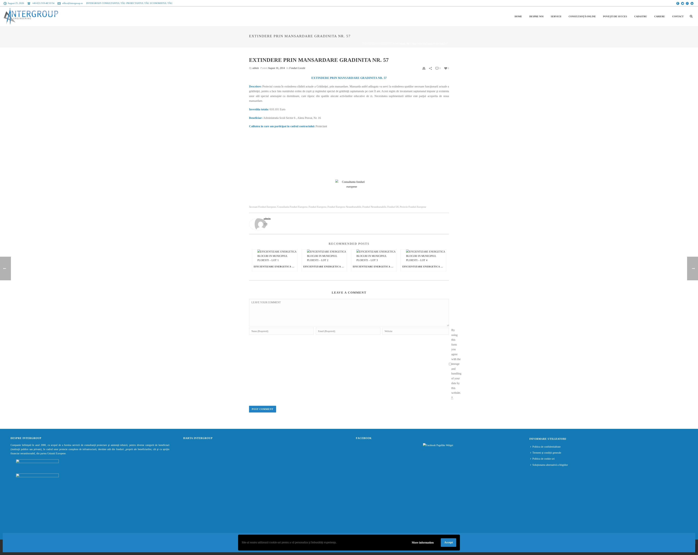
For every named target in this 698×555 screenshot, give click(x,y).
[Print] (423, 68)
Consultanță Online (582, 16)
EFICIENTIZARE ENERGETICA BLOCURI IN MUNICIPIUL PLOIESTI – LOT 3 (375, 266)
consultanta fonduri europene (292, 207)
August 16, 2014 (276, 68)
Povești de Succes (615, 16)
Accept (448, 542)
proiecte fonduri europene (413, 207)
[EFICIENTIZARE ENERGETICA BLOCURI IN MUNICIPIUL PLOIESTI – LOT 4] (423, 256)
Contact (678, 16)
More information (423, 542)
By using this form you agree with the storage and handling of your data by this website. (456, 363)
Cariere (659, 16)
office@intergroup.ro (72, 3)
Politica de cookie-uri (543, 458)
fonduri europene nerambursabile (344, 207)
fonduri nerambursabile (374, 207)
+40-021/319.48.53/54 (43, 3)
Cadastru (640, 16)
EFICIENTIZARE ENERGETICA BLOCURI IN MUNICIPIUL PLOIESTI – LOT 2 (325, 266)
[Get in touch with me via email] (265, 224)
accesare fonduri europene (262, 207)
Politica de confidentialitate (546, 446)
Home (518, 16)
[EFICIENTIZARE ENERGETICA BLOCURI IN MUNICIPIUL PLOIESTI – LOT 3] (374, 256)
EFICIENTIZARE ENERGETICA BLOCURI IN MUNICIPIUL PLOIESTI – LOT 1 (276, 266)
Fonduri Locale (381, 44)
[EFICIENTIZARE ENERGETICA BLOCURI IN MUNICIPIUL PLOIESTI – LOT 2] (324, 256)
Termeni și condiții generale (546, 452)
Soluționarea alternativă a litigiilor (550, 465)
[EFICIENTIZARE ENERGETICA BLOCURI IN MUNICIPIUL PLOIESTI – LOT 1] (275, 256)
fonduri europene (317, 207)
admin (255, 68)
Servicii (556, 16)
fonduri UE (393, 207)
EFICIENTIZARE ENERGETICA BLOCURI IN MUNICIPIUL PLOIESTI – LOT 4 (424, 266)
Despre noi (536, 16)
